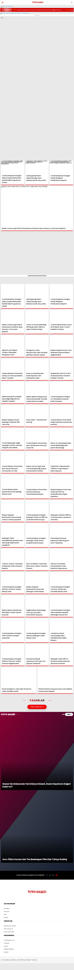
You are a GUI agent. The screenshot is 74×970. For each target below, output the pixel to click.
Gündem (6, 16)
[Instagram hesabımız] (35, 966)
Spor (5, 27)
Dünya (5, 23)
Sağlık (5, 31)
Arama (56, 9)
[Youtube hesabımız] (47, 966)
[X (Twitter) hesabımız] (23, 966)
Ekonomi (6, 20)
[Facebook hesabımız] (12, 966)
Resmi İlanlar (8, 35)
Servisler (6, 39)
